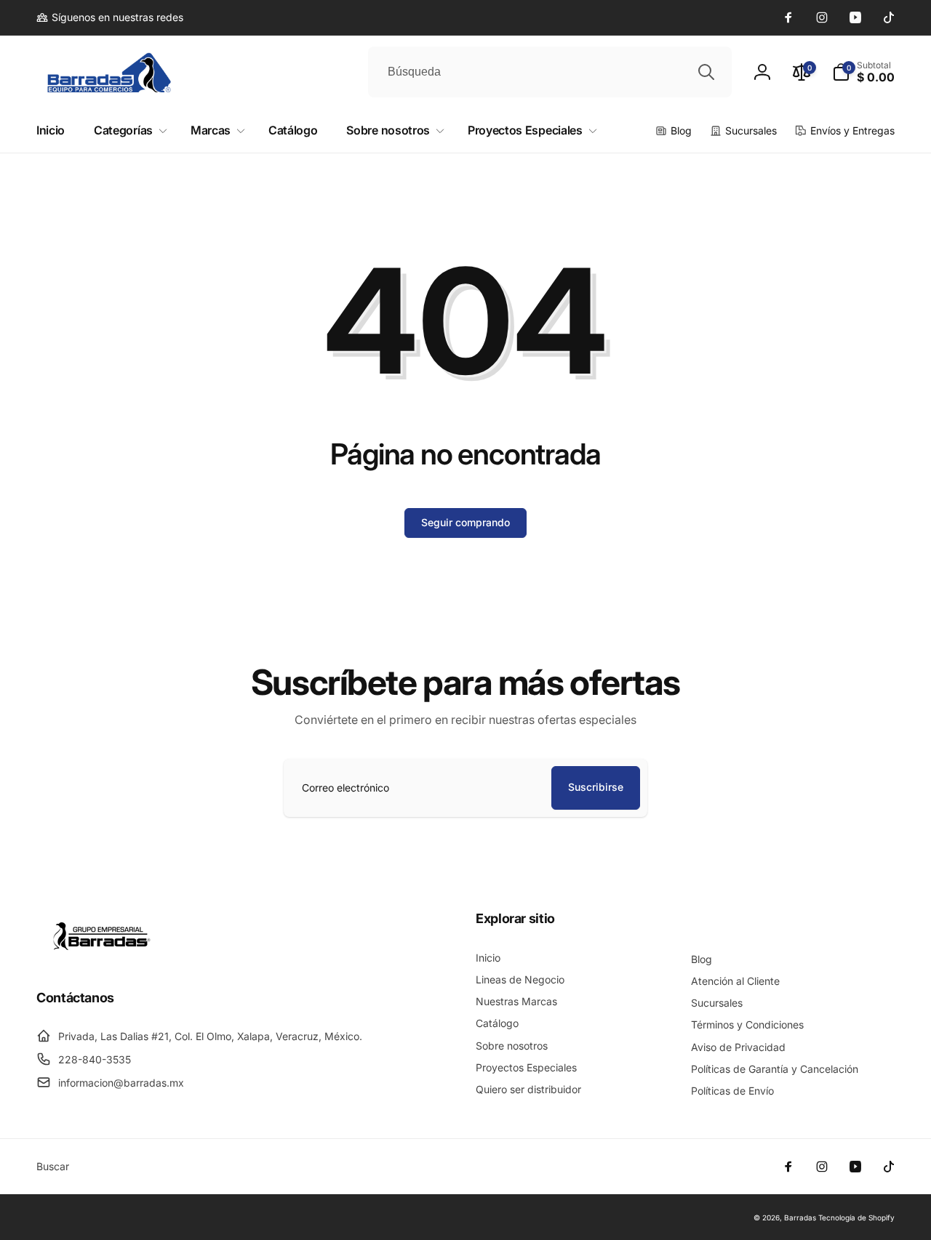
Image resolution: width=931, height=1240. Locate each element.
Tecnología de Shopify (856, 1217)
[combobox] (550, 72)
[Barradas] (101, 958)
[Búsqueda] (706, 71)
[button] (863, 72)
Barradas (800, 1217)
